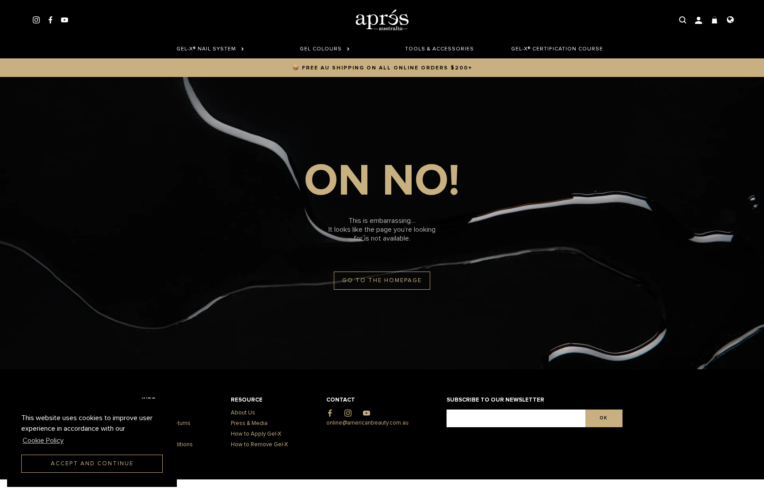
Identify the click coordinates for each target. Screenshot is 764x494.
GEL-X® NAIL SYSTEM (207, 49)
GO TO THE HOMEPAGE (382, 280)
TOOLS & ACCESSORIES (439, 49)
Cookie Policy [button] (43, 440)
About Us (243, 413)
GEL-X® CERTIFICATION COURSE (554, 49)
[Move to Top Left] (71, 482)
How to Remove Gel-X (259, 445)
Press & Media (249, 423)
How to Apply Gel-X (256, 434)
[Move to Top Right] (76, 482)
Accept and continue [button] (92, 464)
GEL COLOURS (322, 49)
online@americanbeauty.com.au (367, 423)
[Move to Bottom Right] (76, 487)
